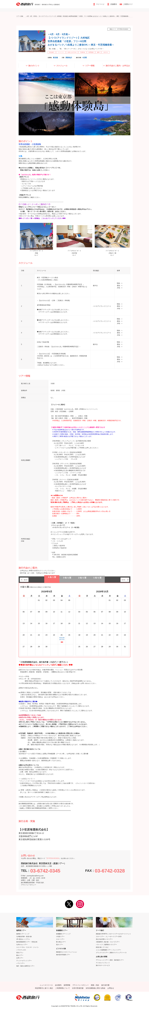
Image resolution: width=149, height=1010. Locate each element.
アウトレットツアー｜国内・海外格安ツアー (110, 960)
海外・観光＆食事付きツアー (25, 966)
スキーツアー (60, 939)
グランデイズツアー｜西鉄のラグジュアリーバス (111, 952)
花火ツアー (59, 944)
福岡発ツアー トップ (22, 934)
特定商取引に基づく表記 (44, 988)
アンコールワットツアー (24, 960)
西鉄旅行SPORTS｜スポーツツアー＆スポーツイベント (113, 934)
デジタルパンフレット (103, 963)
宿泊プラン (19, 952)
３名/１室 (67, 578)
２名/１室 (82, 578)
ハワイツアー (20, 963)
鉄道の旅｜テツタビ (102, 947)
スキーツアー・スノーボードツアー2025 (109, 936)
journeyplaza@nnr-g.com (35, 876)
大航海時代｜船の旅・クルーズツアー (108, 942)
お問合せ (110, 988)
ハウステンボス (21, 950)
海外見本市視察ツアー (63, 955)
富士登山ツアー (61, 942)
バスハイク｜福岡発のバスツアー (106, 944)
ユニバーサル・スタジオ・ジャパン (27, 947)
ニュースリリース (46, 985)
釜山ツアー (19, 955)
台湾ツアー (19, 958)
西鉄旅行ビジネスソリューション (66, 952)
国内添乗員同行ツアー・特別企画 (26, 942)
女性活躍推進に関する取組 (95, 988)
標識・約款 (95, 985)
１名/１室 (97, 578)
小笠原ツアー (60, 936)
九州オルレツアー (21, 944)
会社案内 (58, 985)
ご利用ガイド (128, 4)
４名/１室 (52, 577)
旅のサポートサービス (103, 965)
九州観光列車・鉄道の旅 (24, 936)
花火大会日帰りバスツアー (104, 939)
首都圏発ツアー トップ (63, 934)
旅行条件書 (105, 985)
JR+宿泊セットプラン (23, 939)
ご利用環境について (62, 988)
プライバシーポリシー (28, 885)
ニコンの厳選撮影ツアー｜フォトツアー (108, 950)
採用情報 (67, 985)
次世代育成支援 (77, 988)
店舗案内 (113, 4)
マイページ (100, 4)
